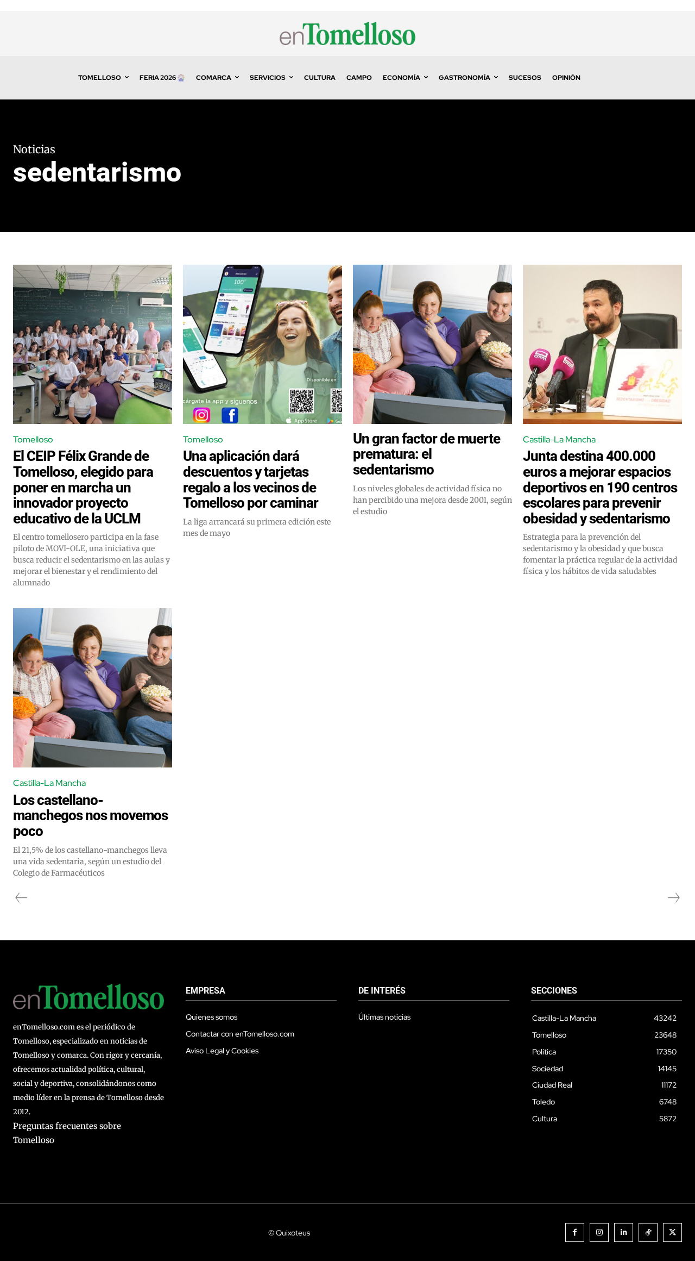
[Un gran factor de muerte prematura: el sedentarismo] (432, 344)
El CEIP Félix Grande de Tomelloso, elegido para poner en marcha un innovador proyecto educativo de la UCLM (83, 487)
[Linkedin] (623, 1232)
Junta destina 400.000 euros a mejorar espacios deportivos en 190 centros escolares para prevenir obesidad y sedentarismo (600, 487)
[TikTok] (648, 1232)
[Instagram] (599, 1232)
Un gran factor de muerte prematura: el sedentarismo (426, 454)
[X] (672, 1232)
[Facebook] (574, 1232)
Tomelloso (33, 439)
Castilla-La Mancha (559, 439)
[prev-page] (21, 898)
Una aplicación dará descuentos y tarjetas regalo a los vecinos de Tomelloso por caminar (250, 479)
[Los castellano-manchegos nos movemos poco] (92, 687)
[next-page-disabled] (673, 898)
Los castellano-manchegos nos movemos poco (90, 815)
